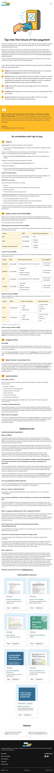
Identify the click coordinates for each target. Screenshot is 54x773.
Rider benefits (4, 764)
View (9, 608)
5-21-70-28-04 (12, 264)
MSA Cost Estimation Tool (10, 194)
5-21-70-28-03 (25, 246)
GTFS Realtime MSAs (20, 156)
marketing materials (13, 400)
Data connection (6, 145)
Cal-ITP (12, 750)
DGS (34, 80)
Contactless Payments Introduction (26, 170)
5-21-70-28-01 (25, 236)
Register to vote (4, 770)
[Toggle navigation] (51, 3)
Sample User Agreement (42, 366)
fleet (6, 73)
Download (16, 608)
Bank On (8, 493)
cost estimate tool (42, 473)
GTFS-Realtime (15, 73)
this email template (12, 352)
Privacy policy (27, 770)
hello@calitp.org (34, 352)
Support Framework (34, 417)
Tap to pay (4, 761)
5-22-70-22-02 (13, 307)
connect (29, 156)
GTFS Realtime (4, 759)
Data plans (3, 753)
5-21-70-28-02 (25, 241)
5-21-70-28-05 (12, 271)
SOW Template (24, 330)
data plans (21, 147)
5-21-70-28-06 (12, 286)
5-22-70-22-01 (13, 317)
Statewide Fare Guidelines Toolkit (22, 163)
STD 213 (14, 368)
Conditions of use (49, 770)
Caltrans (45, 175)
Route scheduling (5, 756)
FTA (40, 175)
